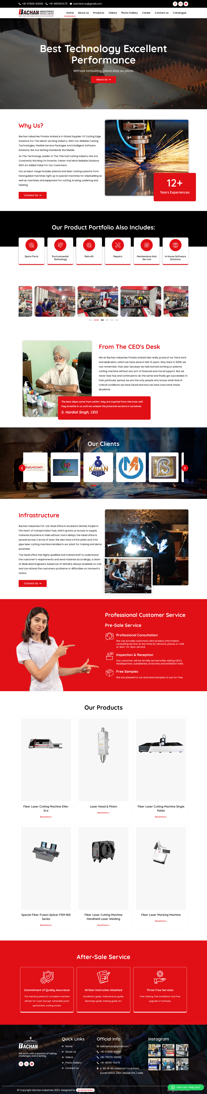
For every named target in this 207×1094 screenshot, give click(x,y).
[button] (22, 468)
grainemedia (85, 1090)
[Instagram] (180, 4)
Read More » (46, 816)
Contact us (162, 13)
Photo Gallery (129, 13)
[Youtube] (186, 4)
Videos (113, 13)
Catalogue (179, 13)
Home (70, 13)
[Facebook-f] (175, 4)
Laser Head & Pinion (103, 806)
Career (146, 13)
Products (98, 13)
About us (83, 13)
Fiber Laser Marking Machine (161, 915)
